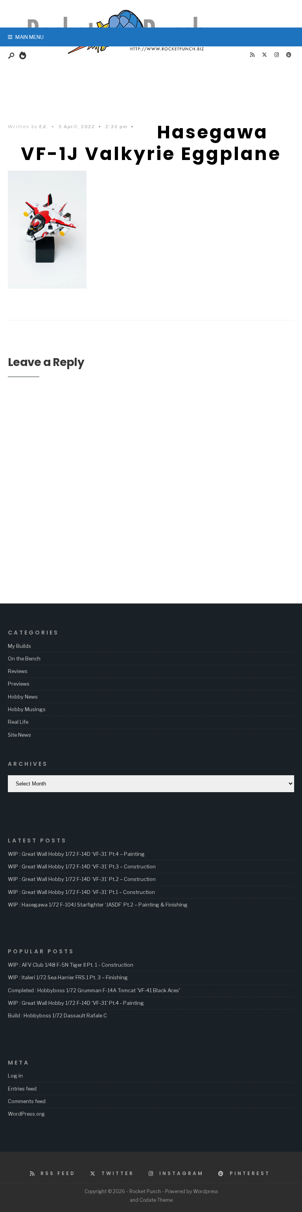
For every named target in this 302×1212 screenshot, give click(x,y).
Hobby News (23, 696)
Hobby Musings (27, 709)
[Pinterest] (288, 55)
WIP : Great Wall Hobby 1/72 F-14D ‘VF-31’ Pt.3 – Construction (82, 866)
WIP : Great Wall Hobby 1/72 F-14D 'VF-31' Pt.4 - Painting (76, 1003)
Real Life (18, 722)
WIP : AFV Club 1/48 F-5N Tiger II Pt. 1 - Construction (70, 965)
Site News (19, 735)
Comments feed (27, 1101)
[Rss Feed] (252, 55)
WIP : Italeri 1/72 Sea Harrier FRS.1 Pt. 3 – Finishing (68, 977)
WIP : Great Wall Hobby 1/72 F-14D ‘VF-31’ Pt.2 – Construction (82, 879)
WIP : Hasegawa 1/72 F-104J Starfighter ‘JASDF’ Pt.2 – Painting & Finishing (98, 904)
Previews (18, 683)
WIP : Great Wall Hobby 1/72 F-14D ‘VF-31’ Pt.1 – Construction (81, 892)
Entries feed (22, 1088)
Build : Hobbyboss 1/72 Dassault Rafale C (57, 1015)
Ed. (43, 126)
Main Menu (29, 37)
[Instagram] (276, 55)
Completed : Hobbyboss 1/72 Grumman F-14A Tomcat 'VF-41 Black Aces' (94, 990)
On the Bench (24, 658)
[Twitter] (264, 55)
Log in (15, 1075)
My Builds (19, 646)
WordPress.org (26, 1114)
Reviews (18, 671)
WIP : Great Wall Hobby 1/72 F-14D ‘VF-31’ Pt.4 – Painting (76, 854)
